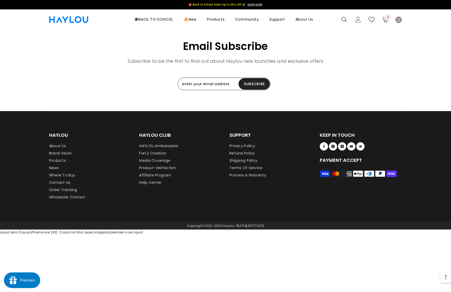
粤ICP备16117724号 (250, 226)
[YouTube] (351, 146)
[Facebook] (324, 146)
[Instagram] (333, 146)
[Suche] (344, 19)
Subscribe (254, 84)
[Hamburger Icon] (399, 19)
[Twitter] (360, 146)
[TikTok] (342, 146)
